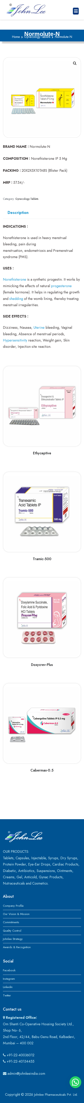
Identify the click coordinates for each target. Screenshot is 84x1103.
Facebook (9, 970)
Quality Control (12, 931)
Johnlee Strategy (13, 939)
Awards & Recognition (17, 947)
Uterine (39, 327)
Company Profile (13, 906)
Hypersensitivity (15, 340)
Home (16, 37)
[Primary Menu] (76, 11)
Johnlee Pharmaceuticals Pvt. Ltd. (56, 1094)
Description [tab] (18, 212)
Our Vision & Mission (16, 914)
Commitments (11, 922)
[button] (74, 63)
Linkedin (8, 987)
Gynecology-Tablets (37, 37)
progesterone (61, 286)
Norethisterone (14, 279)
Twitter (7, 995)
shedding (16, 298)
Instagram (9, 979)
